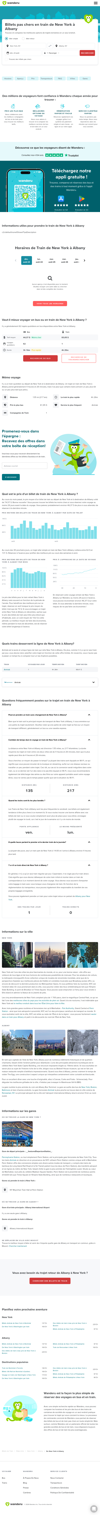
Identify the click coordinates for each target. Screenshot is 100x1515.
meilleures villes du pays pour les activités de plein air (36, 1000)
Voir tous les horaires (50, 304)
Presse (26, 1488)
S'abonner (11, 477)
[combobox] (25, 46)
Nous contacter (57, 1478)
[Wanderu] (10, 3)
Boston (94, 1087)
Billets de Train (7, 1451)
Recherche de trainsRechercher (78, 358)
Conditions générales (59, 1488)
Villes (72, 78)
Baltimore (6, 1090)
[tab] (13, 40)
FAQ (60, 78)
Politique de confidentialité (62, 1492)
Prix (33, 78)
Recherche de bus (40, 358)
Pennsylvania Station (11, 1157)
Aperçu (20, 78)
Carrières (27, 1492)
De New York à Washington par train (15, 1327)
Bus (3, 1478)
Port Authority (68, 1008)
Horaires (7, 78)
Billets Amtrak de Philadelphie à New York (68, 1377)
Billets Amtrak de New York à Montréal (16, 1323)
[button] (96, 3)
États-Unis (20, 1451)
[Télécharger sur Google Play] (81, 199)
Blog (25, 1483)
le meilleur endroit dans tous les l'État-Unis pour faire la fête (39, 1003)
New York (85, 1087)
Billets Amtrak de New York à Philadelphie (68, 1329)
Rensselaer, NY (8, 1093)
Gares (85, 78)
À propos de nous (31, 1478)
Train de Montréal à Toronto (12, 1368)
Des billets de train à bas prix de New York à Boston (69, 1324)
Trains (4, 1483)
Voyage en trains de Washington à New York (19, 1375)
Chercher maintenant (18, 1246)
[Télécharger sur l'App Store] (61, 199)
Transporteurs (46, 78)
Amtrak (7, 669)
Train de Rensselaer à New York (65, 1347)
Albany (40, 1451)
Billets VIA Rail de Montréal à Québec (16, 1371)
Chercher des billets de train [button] (50, 1281)
